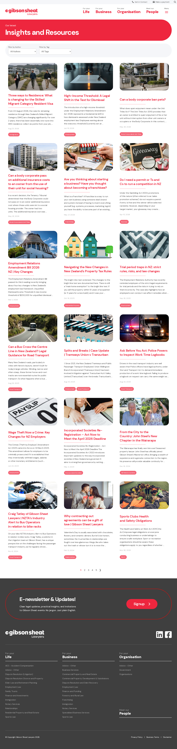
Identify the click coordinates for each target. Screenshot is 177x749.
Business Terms (153, 737)
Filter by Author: (14, 47)
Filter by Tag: (44, 47)
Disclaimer (167, 737)
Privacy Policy (136, 737)
